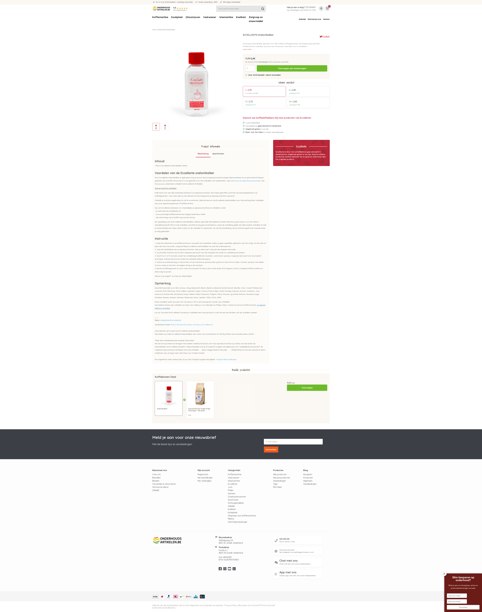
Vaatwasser (209, 17)
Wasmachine (226, 17)
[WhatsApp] (234, 569)
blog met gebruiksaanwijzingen (247, 181)
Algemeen (307, 481)
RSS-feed (277, 487)
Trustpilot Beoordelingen (226, 359)
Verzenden (463, 607)
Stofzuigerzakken (236, 503)
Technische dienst (160, 487)
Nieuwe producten (281, 477)
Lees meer (247, 49)
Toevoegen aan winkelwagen (292, 68)
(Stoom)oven (193, 17)
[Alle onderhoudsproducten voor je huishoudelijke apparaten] (180, 540)
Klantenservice (314, 19)
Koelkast (241, 17)
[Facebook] (220, 569)
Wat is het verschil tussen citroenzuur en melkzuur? (192, 324)
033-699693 (310, 7)
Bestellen (156, 477)
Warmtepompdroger (237, 522)
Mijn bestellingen (205, 477)
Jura (230, 487)
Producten (308, 477)
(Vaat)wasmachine (237, 496)
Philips (230, 490)
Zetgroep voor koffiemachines (242, 515)
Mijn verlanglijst (205, 481)
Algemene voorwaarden (201, 605)
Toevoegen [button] (307, 387)
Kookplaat (177, 17)
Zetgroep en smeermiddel (256, 19)
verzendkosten (263, 62)
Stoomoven (233, 500)
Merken (326, 19)
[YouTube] (229, 569)
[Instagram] (224, 569)
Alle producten (280, 474)
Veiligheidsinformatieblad (170, 320)
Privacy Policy (230, 605)
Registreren (203, 474)
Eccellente (232, 484)
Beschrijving (203, 154)
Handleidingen (309, 484)
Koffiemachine (160, 17)
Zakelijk (302, 19)
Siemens (231, 493)
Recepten (307, 474)
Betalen (155, 481)
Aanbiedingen (279, 481)
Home (154, 30)
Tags (275, 484)
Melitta (231, 518)
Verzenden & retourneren (164, 484)
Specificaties (218, 154)
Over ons (156, 474)
